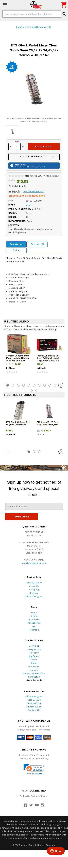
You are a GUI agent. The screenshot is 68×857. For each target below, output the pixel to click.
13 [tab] (36, 390)
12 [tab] (31, 390)
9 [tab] (50, 385)
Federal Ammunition (34, 673)
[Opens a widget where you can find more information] (56, 851)
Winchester (34, 666)
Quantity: (17, 141)
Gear (34, 626)
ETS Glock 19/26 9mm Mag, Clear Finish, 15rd (48, 423)
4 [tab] (23, 385)
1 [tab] (29, 451)
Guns (34, 612)
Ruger (34, 659)
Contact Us (34, 710)
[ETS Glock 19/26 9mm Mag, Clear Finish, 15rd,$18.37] (49, 411)
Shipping (34, 589)
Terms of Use (34, 703)
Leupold (34, 670)
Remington (34, 676)
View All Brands (34, 680)
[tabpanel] (18, 356)
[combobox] (31, 14)
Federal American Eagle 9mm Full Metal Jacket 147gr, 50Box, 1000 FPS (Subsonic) (48, 359)
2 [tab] (13, 385)
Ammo (34, 616)
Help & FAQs (34, 699)
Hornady (34, 652)
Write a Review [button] (51, 175)
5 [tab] (29, 385)
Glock (34, 663)
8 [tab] (44, 385)
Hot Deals (34, 629)
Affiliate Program (34, 596)
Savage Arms (34, 649)
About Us (34, 586)
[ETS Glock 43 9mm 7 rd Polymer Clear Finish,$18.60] (19, 411)
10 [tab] (55, 385)
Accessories (34, 622)
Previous (7, 385)
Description (16, 244)
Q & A (16, 250)
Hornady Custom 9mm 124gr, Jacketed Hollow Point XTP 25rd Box (17, 358)
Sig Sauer (34, 656)
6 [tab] (34, 385)
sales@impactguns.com (34, 563)
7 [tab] (39, 385)
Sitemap (34, 593)
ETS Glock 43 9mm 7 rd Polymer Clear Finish (18, 423)
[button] (34, 769)
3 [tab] (18, 385)
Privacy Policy (34, 706)
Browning (34, 645)
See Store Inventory (33, 191)
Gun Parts (34, 619)
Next (60, 385)
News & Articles (34, 582)
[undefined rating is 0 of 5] (16, 175)
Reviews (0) (37, 244)
